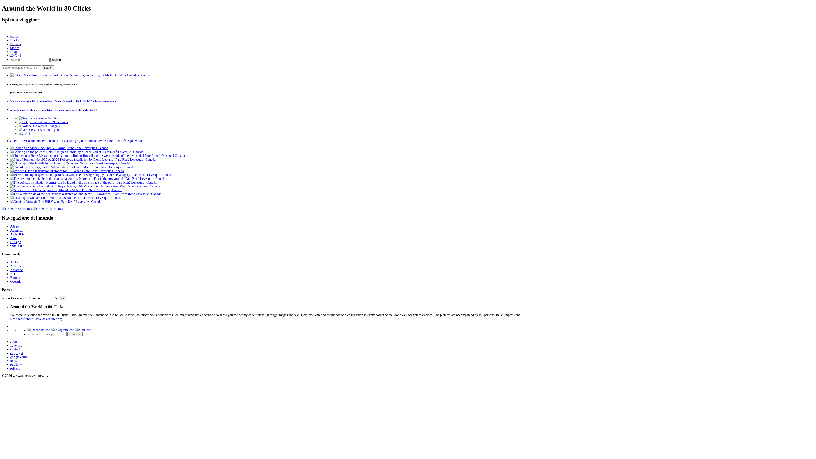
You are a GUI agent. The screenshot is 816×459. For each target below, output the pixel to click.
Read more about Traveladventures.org (36, 319)
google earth (18, 357)
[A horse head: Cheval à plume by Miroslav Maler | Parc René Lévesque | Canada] (66, 190)
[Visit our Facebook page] (38, 330)
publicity (16, 364)
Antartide (16, 270)
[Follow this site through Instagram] (62, 330)
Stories (14, 48)
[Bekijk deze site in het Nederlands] (43, 122)
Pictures (15, 44)
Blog (13, 52)
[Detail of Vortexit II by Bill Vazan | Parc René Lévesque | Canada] (55, 201)
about (14, 341)
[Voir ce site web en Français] (39, 126)
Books (14, 40)
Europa (15, 277)
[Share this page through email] (83, 330)
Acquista (53, 110)
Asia (13, 274)
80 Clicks (16, 55)
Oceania (15, 281)
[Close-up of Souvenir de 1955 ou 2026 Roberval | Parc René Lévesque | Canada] (66, 198)
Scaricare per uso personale (63, 101)
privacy (15, 368)
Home (14, 36)
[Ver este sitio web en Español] (40, 130)
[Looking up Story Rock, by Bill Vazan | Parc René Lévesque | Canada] (59, 148)
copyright (16, 353)
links (13, 361)
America (16, 266)
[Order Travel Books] (32, 209)
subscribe (75, 334)
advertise (16, 345)
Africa (14, 262)
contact (15, 349)
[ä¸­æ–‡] (24, 133)
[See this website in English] (38, 118)
